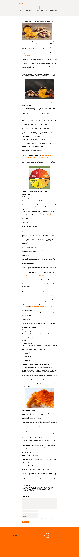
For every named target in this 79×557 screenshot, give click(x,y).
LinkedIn (36, 490)
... (55, 492)
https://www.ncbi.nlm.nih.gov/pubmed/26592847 (34, 275)
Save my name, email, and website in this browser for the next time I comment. (37, 518)
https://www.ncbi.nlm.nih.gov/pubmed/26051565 (41, 306)
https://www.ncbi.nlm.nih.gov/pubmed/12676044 (44, 214)
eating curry (28, 370)
